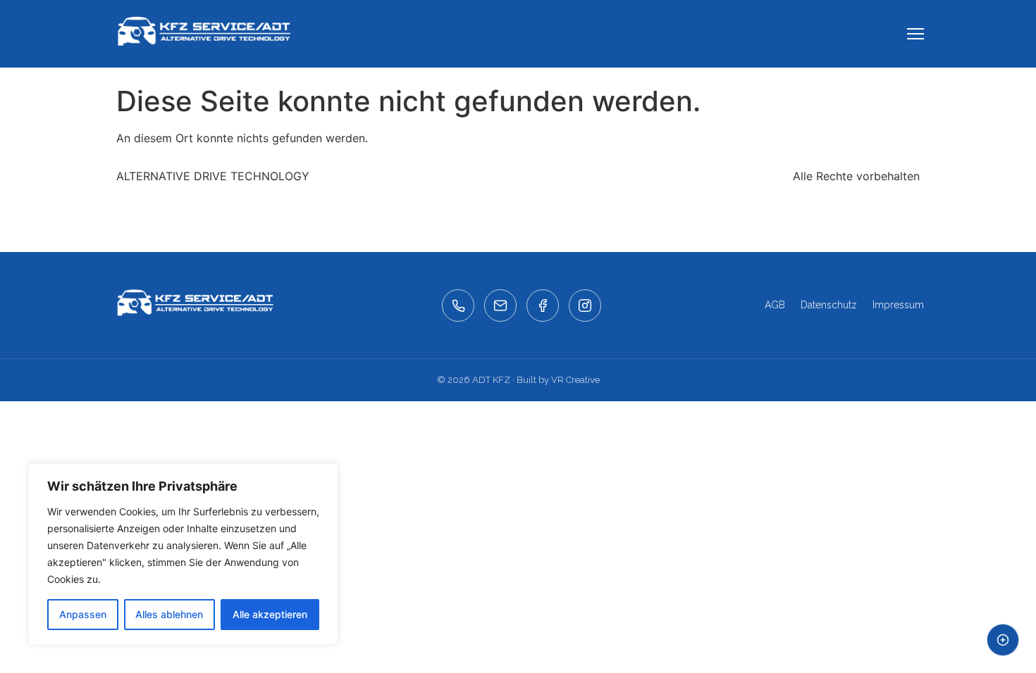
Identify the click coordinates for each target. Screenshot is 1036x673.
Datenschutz (829, 304)
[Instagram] (585, 305)
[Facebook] (542, 305)
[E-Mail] (500, 305)
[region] (183, 554)
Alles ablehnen (169, 614)
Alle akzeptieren (270, 614)
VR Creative (575, 380)
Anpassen (82, 614)
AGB (775, 304)
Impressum (898, 304)
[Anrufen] (458, 305)
